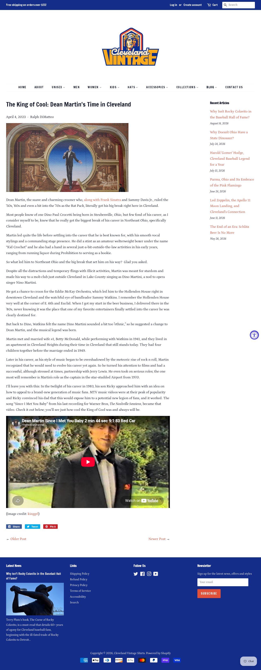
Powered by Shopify (158, 653)
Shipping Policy (79, 573)
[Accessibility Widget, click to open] (254, 335)
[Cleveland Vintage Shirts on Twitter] (136, 574)
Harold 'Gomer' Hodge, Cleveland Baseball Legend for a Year (230, 159)
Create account (193, 5)
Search (74, 602)
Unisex (57, 87)
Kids (113, 87)
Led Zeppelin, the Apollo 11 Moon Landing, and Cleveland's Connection (230, 206)
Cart (215, 5)
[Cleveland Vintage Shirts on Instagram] (149, 574)
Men (76, 87)
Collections (186, 87)
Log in (173, 5)
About (39, 87)
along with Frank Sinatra (102, 200)
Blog (211, 87)
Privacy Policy (78, 585)
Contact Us (234, 87)
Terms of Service (80, 591)
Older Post (18, 539)
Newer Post (157, 539)
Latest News (13, 566)
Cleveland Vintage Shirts (129, 653)
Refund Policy (78, 579)
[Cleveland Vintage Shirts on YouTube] (155, 574)
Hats (132, 87)
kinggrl (33, 514)
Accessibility (78, 596)
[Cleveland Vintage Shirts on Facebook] (142, 574)
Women (93, 87)
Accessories (156, 87)
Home (22, 87)
